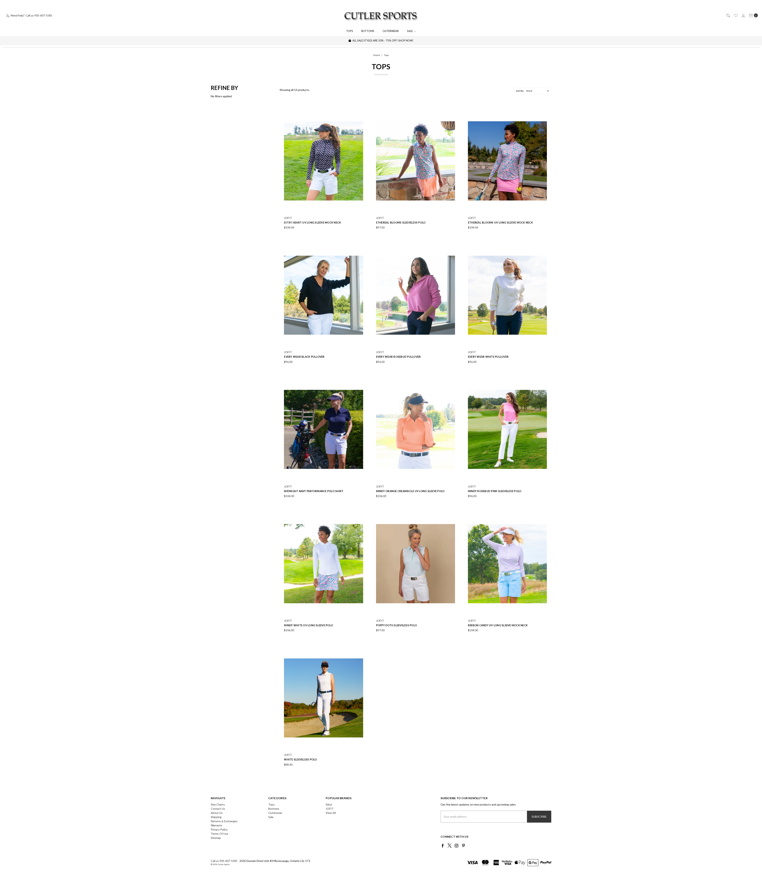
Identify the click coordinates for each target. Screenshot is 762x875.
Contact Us (218, 808)
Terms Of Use (219, 833)
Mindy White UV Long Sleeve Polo (308, 625)
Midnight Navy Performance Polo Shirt (313, 491)
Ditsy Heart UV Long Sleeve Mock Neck (312, 222)
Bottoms (367, 31)
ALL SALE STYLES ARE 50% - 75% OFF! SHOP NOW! (382, 40)
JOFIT (330, 808)
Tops (349, 31)
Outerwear (391, 31)
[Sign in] (743, 15)
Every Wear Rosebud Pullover (398, 356)
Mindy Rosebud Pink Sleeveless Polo (494, 491)
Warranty (216, 825)
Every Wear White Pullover (488, 356)
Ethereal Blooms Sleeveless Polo (401, 222)
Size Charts (218, 804)
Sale (410, 31)
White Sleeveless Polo (300, 759)
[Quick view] (361, 111)
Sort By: (520, 90)
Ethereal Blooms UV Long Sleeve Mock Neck (500, 222)
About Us (217, 812)
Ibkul (329, 804)
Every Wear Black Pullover (304, 356)
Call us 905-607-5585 (224, 860)
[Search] (727, 15)
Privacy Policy (219, 829)
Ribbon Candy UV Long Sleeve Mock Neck (498, 625)
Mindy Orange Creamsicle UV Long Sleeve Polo (410, 491)
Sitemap (216, 837)
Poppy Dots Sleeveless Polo (396, 625)
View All (331, 812)
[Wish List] (735, 15)
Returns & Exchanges (224, 821)
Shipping (216, 817)
